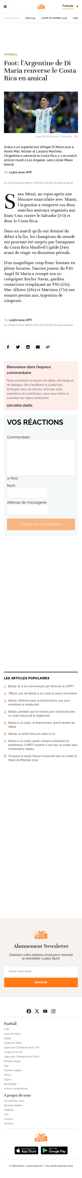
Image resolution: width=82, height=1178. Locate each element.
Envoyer (41, 982)
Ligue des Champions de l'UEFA (21, 1056)
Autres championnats (16, 1088)
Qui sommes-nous (14, 1100)
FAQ (6, 1114)
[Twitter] (37, 1011)
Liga (6, 1065)
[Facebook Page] (28, 1011)
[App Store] (26, 1150)
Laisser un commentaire (41, 524)
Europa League (12, 1061)
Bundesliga (10, 1084)
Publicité (9, 1110)
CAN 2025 (30, 18)
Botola (7, 1038)
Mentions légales (13, 1105)
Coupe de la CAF (13, 1052)
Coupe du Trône (12, 1043)
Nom (11, 485)
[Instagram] (53, 1011)
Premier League (12, 1070)
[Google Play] (54, 1150)
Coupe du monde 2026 (54, 18)
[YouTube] (45, 1011)
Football (11, 54)
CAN (6, 1029)
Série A (8, 1075)
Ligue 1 (8, 1079)
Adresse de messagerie (27, 502)
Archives (9, 1123)
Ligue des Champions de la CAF (21, 1047)
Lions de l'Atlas (12, 1033)
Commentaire (18, 437)
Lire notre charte (19, 405)
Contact (8, 1119)
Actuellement (11, 18)
